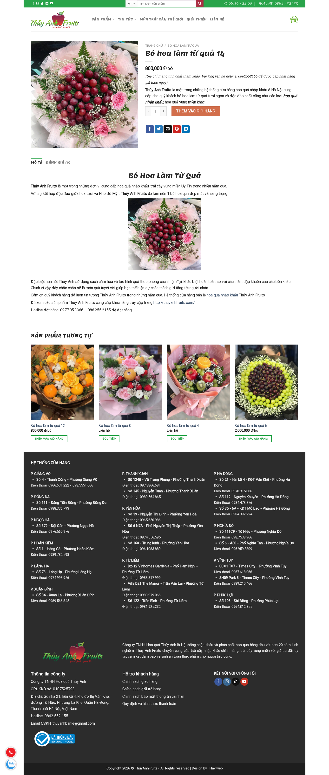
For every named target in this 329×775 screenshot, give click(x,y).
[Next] (298, 397)
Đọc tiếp (109, 438)
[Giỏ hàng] (294, 19)
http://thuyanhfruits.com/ (174, 302)
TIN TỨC (125, 19)
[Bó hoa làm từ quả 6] (266, 382)
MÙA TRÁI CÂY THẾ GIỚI (161, 19)
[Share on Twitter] (159, 129)
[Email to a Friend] (168, 129)
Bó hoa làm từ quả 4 (183, 426)
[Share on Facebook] (150, 129)
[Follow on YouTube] (51, 3)
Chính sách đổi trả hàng (141, 689)
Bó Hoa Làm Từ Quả (183, 45)
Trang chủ (154, 45)
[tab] (36, 162)
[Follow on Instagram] (37, 3)
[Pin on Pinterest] (177, 129)
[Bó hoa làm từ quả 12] (62, 382)
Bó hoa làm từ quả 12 (48, 426)
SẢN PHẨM (101, 19)
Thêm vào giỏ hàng (195, 111)
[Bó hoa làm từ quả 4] (198, 382)
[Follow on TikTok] (42, 3)
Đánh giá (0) (58, 163)
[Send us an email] (47, 3)
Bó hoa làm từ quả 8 (115, 426)
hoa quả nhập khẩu (222, 295)
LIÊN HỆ (217, 19)
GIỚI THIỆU (197, 19)
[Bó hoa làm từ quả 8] (130, 382)
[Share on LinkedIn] (186, 129)
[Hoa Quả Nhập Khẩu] (57, 19)
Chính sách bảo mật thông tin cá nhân (153, 696)
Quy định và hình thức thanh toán (149, 703)
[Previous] (31, 397)
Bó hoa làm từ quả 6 (251, 426)
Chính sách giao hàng (140, 681)
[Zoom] (37, 142)
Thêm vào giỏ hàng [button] (49, 438)
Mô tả (36, 163)
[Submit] (199, 3)
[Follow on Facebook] (33, 3)
